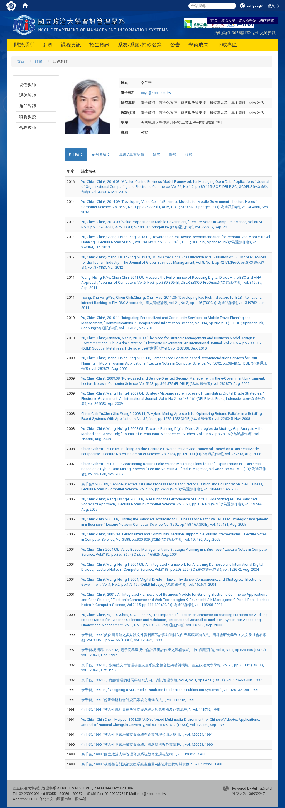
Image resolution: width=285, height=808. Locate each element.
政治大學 (228, 20)
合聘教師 (27, 127)
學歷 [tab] (172, 155)
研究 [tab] (156, 155)
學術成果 (198, 45)
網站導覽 (266, 20)
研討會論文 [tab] (101, 155)
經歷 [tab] (188, 155)
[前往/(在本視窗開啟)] (91, 24)
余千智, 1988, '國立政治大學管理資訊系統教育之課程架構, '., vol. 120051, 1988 (143, 754)
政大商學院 (247, 20)
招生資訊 (99, 45)
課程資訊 (71, 45)
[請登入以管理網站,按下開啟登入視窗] (11, 5)
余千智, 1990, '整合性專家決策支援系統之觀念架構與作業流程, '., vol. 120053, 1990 (147, 744)
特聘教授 (27, 116)
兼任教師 (27, 106)
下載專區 (227, 45)
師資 (48, 45)
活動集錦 (222, 32)
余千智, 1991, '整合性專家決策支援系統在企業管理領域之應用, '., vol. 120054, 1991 (147, 734)
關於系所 (24, 45)
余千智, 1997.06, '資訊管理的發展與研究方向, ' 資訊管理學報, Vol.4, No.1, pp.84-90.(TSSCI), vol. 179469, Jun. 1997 (171, 680)
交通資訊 (268, 32)
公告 (175, 45)
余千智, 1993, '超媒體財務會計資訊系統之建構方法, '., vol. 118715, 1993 (138, 700)
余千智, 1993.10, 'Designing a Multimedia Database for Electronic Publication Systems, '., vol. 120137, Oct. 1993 (170, 690)
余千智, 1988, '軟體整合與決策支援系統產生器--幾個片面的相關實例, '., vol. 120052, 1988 (151, 764)
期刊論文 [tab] (76, 155)
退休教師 (27, 95)
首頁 (214, 20)
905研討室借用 (245, 32)
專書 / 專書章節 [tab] (131, 155)
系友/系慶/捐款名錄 (140, 45)
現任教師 (27, 84)
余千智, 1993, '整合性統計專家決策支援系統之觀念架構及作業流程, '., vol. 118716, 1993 (150, 709)
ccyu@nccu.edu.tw (156, 93)
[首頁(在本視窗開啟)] (25, 5)
